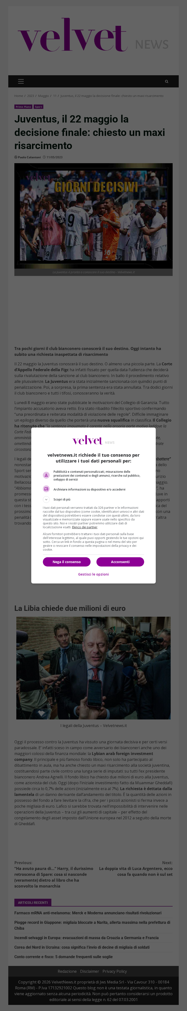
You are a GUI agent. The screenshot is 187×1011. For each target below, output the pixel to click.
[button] (93, 499)
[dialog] (93, 505)
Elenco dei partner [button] (84, 527)
